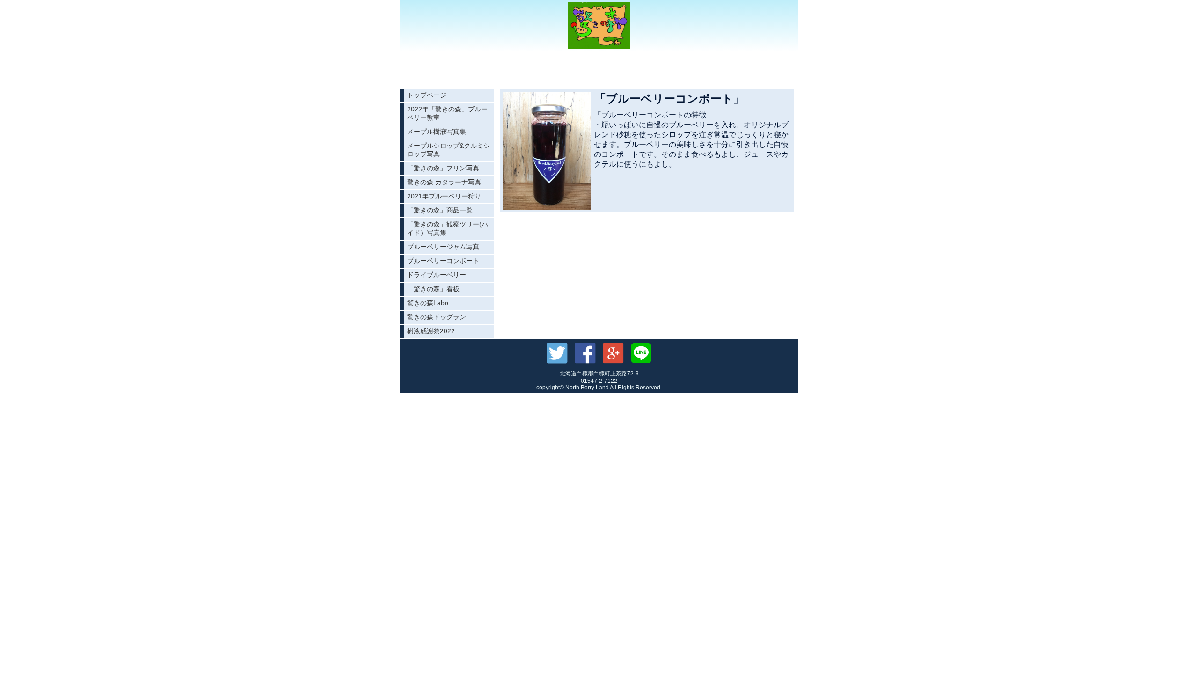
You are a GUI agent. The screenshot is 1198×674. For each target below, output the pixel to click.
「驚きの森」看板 (433, 289)
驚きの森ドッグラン (436, 317)
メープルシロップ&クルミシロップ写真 (448, 150)
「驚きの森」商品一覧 (440, 210)
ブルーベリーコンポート (443, 260)
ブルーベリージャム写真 (443, 246)
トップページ (426, 95)
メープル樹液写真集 (436, 131)
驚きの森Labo (427, 303)
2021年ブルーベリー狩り (444, 196)
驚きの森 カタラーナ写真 (444, 182)
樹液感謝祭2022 (431, 331)
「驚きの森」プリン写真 (443, 168)
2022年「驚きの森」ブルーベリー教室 (447, 113)
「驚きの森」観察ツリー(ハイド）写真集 (447, 228)
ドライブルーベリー (436, 274)
